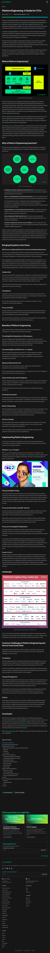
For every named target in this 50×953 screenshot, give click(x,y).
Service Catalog (6, 766)
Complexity (5, 780)
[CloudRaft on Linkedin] (7, 868)
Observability (4, 905)
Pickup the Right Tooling (8, 772)
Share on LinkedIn (20, 792)
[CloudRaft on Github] (5, 868)
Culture (4, 784)
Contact (27, 903)
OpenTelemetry (5, 927)
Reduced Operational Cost (8, 760)
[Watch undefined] (25, 474)
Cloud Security (5, 899)
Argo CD (3, 917)
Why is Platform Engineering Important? (10, 744)
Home (3, 933)
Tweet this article (8, 792)
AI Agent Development (6, 892)
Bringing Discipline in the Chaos (8, 746)
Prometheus (4, 919)
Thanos (3, 921)
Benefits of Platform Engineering (8, 754)
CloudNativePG (5, 915)
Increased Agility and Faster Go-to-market (11, 758)
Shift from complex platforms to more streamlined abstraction (15, 747)
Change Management (7, 782)
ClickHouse (4, 913)
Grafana (3, 923)
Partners (3, 945)
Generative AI (5, 890)
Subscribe (43, 850)
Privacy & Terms (27, 950)
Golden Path (5, 749)
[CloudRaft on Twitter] (9, 868)
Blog (27, 888)
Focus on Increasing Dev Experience (10, 775)
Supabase (4, 911)
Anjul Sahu (5, 14)
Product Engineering (6, 894)
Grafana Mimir (5, 925)
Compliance (5, 751)
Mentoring (28, 899)
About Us (28, 897)
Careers (27, 905)
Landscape (4, 777)
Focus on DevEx (6, 753)
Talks (27, 890)
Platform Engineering (6, 907)
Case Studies (4, 943)
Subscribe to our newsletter (8, 848)
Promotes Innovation (7, 763)
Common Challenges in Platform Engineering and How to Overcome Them (17, 778)
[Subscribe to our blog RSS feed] (11, 868)
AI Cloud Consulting (6, 888)
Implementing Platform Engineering (9, 768)
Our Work (28, 892)
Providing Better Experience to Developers (11, 756)
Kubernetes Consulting (6, 897)
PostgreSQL (4, 909)
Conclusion (4, 785)
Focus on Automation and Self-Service (10, 773)
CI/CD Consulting (5, 903)
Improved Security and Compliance (10, 761)
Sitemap (33, 950)
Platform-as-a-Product (8, 770)
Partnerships (28, 901)
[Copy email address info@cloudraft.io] (3, 868)
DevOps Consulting (6, 901)
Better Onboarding (7, 765)
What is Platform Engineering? (8, 742)
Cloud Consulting (5, 895)
